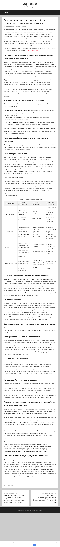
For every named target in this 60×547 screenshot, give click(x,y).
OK (34, 545)
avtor (24, 26)
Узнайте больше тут (32, 50)
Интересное (9, 485)
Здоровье (30, 4)
